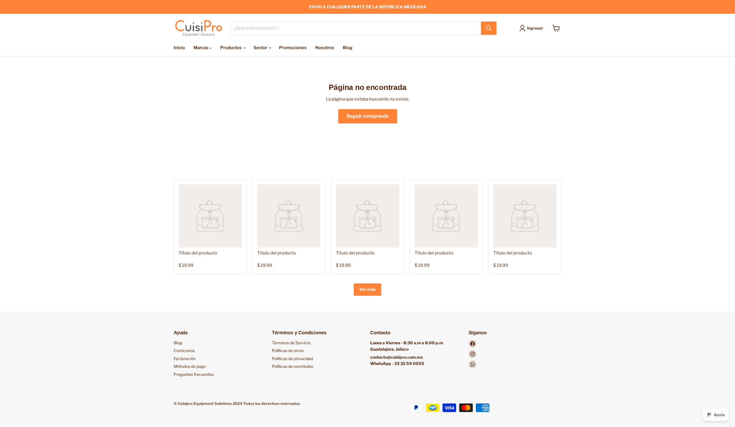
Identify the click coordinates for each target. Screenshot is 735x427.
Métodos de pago (190, 366)
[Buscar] (488, 28)
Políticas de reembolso (292, 366)
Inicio (179, 47)
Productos (231, 47)
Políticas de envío (288, 350)
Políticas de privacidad (292, 358)
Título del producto (198, 253)
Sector (261, 47)
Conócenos (184, 350)
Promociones (293, 47)
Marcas (201, 47)
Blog (347, 47)
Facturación (185, 358)
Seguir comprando (368, 116)
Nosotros (324, 47)
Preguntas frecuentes (194, 374)
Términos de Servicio (291, 342)
